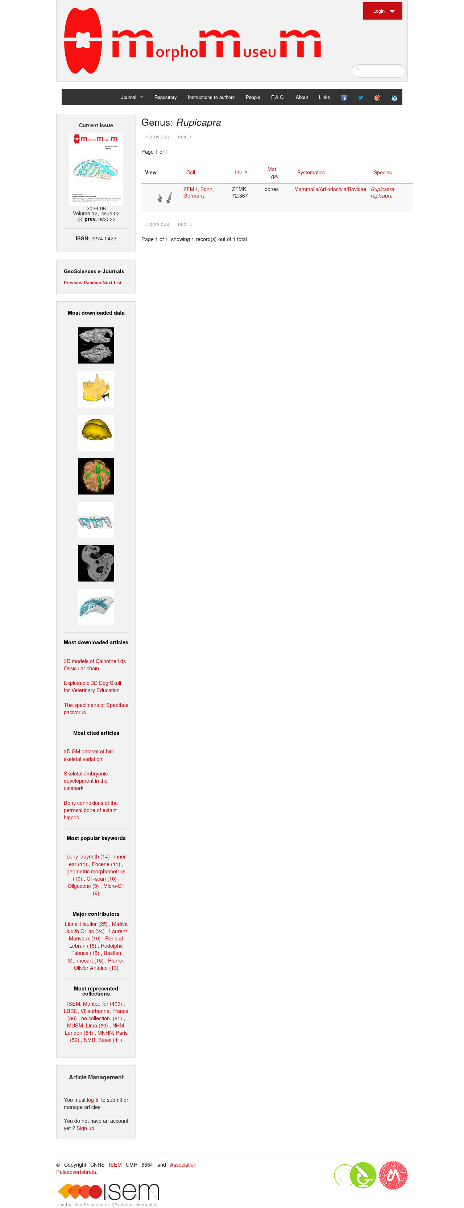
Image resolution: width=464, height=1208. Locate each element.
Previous (73, 282)
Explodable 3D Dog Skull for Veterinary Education (92, 686)
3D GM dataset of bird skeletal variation (89, 754)
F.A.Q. (278, 97)
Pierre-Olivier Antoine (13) (99, 963)
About (302, 97)
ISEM (115, 1164)
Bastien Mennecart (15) (94, 956)
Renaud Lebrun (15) (96, 941)
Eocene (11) (106, 864)
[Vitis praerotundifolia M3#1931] (96, 562)
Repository (165, 97)
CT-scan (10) (102, 878)
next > (185, 136)
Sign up (85, 1128)
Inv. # (241, 172)
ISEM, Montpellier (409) (94, 1003)
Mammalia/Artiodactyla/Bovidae (330, 189)
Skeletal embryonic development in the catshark (86, 780)
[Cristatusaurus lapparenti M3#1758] (96, 519)
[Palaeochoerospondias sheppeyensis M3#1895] (96, 475)
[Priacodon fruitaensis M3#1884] (96, 388)
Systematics (311, 172)
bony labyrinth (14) (88, 856)
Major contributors (96, 913)
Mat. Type (273, 172)
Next (107, 282)
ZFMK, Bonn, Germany (198, 192)
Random (92, 282)
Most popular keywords (96, 837)
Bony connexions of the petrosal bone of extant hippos (91, 810)
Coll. (191, 172)
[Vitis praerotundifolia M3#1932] (96, 431)
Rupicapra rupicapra (382, 192)
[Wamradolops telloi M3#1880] (96, 344)
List (117, 282)
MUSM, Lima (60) (87, 1025)
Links (324, 97)
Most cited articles (96, 732)
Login (379, 10)
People (253, 97)
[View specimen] (165, 197)
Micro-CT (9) (109, 889)
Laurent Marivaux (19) (98, 934)
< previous (157, 136)
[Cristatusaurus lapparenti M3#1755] (96, 606)
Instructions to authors (211, 97)
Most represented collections (96, 991)
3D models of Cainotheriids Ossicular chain (95, 664)
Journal (128, 97)
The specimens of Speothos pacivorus (96, 708)
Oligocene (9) (83, 885)
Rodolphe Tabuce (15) (97, 949)
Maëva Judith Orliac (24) (96, 927)
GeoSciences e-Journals (94, 271)
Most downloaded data (96, 312)
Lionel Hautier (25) (86, 923)
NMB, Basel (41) (103, 1039)
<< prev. (87, 218)
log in (93, 1099)
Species (383, 172)
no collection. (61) (101, 1018)
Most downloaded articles (96, 642)
